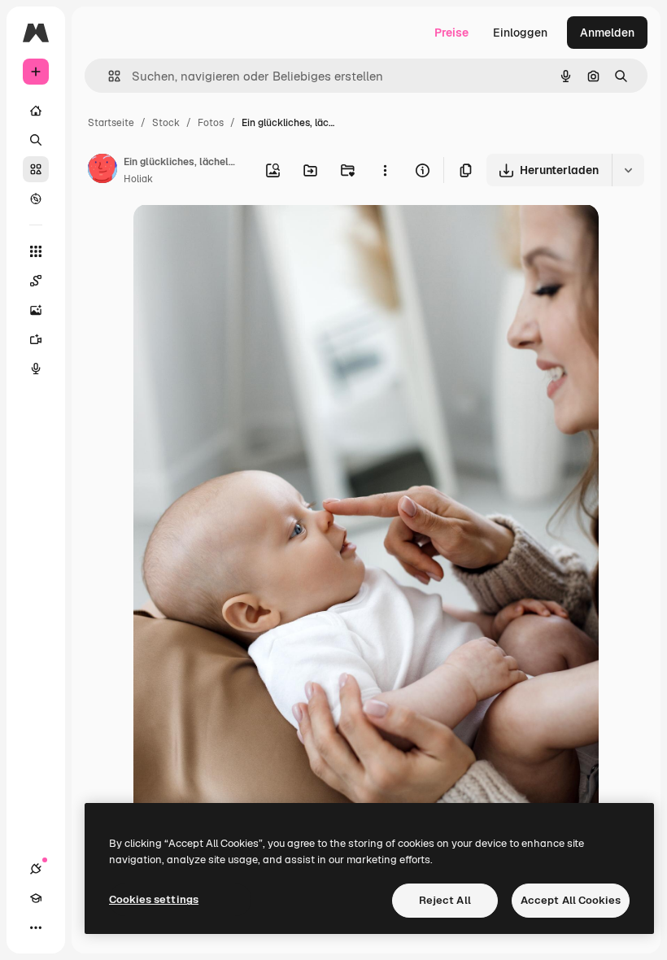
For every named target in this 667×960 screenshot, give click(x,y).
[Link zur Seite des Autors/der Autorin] (102, 171)
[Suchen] (36, 140)
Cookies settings (153, 899)
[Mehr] (36, 927)
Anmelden (607, 32)
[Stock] (36, 169)
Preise (451, 32)
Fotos (211, 122)
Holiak (138, 178)
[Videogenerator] (36, 339)
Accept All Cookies (571, 900)
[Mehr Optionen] (384, 170)
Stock (166, 122)
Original (237, 235)
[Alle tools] (36, 251)
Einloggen (520, 32)
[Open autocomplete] (107, 76)
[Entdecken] (36, 198)
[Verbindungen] (36, 869)
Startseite (111, 122)
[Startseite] (36, 111)
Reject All (445, 900)
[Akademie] (36, 898)
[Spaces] (36, 281)
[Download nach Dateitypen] (628, 170)
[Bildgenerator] (36, 310)
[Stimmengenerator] (36, 369)
